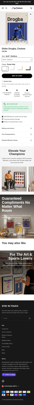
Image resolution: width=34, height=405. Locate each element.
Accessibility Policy (7, 343)
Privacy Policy (6, 346)
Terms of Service (6, 332)
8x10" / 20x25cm (7, 59)
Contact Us (5, 329)
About (3, 353)
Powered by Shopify (18, 399)
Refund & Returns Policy (7, 336)
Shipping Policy (6, 340)
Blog (3, 350)
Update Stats (8, 81)
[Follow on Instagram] (3, 381)
